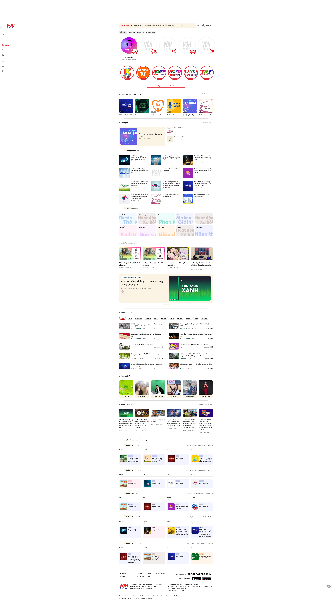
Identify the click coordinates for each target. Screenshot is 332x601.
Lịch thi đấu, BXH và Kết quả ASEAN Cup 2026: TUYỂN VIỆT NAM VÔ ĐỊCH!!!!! (155, 26)
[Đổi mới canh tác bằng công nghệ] (156, 173)
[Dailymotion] (210, 574)
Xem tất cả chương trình (205, 94)
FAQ (149, 576)
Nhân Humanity (156, 115)
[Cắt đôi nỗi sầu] (170, 130)
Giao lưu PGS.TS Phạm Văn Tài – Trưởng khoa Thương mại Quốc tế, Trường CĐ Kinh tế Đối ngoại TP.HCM (205, 424)
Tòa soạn (139, 573)
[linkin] (199, 574)
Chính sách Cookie (178, 595)
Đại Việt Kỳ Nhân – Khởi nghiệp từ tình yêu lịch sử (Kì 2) (201, 265)
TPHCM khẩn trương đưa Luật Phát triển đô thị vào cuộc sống (202, 183)
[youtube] (191, 574)
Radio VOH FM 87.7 (133, 493)
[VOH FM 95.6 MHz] (148, 45)
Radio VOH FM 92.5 (133, 543)
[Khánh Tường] (158, 387)
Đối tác (123, 576)
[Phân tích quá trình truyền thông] (188, 199)
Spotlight (132, 32)
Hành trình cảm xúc (205, 115)
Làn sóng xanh (140, 115)
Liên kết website (160, 573)
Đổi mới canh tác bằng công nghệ (142, 344)
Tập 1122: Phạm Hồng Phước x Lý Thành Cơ (194, 344)
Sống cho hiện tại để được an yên (170, 195)
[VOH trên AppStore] (196, 579)
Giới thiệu (121, 595)
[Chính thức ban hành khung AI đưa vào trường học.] (188, 160)
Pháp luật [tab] (148, 318)
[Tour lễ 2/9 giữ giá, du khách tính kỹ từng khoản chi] (124, 173)
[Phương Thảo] (206, 387)
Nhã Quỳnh (142, 396)
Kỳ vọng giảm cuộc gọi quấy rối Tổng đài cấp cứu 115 (171, 158)
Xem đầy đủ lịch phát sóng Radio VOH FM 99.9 (199, 445)
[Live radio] (10, 45)
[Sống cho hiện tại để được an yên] (156, 199)
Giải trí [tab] (156, 318)
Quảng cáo (124, 573)
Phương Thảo (205, 396)
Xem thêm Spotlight (206, 122)
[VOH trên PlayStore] (206, 579)
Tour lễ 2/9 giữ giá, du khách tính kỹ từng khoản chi (139, 171)
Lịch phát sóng (150, 32)
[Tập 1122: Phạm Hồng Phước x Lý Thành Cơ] (174, 346)
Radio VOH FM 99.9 (133, 445)
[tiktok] (194, 574)
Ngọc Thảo (190, 396)
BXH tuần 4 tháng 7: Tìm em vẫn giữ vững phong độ (143, 283)
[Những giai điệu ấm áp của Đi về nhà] (128, 136)
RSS (149, 573)
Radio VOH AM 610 (133, 517)
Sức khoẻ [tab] (180, 318)
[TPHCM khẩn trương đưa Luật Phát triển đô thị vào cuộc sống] (188, 186)
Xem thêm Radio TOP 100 (205, 404)
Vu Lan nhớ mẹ (181, 137)
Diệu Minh (174, 396)
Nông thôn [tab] (204, 318)
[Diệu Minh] (174, 387)
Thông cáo (140, 576)
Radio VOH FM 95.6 (133, 470)
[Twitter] (207, 574)
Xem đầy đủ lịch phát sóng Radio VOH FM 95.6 (199, 470)
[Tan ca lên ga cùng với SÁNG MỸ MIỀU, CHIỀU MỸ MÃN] (188, 173)
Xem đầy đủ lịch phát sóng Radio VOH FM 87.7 (199, 493)
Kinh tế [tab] (172, 318)
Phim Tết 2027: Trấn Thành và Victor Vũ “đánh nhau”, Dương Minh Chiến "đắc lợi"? (142, 423)
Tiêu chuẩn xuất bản (168, 595)
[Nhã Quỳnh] (142, 387)
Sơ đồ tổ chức (128, 595)
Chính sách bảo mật (157, 595)
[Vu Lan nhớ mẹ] (170, 139)
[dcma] (204, 574)
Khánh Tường (158, 396)
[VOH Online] (123, 586)
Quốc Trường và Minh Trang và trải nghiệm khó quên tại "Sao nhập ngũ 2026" (174, 422)
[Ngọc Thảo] (190, 387)
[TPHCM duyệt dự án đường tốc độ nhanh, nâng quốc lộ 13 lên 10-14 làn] (124, 160)
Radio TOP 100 (126, 404)
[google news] (202, 574)
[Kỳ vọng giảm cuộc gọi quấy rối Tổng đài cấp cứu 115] (156, 160)
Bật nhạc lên (129, 57)
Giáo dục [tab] (188, 318)
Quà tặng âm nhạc (189, 115)
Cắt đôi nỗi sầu (181, 128)
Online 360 (170, 115)
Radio (124, 32)
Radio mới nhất (126, 312)
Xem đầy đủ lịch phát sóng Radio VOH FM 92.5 (199, 543)
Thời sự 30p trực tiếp (126, 115)
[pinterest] (197, 574)
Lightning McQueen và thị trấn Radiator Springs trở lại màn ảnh (139, 196)
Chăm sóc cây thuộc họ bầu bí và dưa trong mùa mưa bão (139, 183)
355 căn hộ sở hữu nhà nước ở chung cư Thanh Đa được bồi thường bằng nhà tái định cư (171, 184)
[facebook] (189, 574)
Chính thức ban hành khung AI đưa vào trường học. (202, 158)
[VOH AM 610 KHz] (187, 45)
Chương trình (140, 32)
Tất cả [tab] (122, 318)
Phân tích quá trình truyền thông (201, 195)
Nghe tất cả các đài (165, 86)
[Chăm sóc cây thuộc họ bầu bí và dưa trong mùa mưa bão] (124, 186)
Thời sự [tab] (130, 318)
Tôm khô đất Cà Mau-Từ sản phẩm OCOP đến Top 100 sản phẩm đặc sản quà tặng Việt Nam (189, 423)
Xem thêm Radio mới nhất (205, 312)
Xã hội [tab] (196, 318)
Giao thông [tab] (138, 318)
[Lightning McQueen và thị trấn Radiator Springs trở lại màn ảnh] (124, 199)
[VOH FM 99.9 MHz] (129, 45)
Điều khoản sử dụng (146, 595)
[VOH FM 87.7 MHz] (167, 45)
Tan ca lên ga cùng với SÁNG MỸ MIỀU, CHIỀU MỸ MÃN (203, 171)
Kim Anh (126, 396)
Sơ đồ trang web (137, 595)
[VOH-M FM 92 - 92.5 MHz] (206, 45)
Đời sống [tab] (163, 318)
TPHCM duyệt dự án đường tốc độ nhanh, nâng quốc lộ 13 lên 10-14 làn (139, 158)
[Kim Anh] (126, 387)
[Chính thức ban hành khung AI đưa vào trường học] (124, 336)
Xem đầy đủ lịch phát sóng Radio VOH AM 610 (199, 517)
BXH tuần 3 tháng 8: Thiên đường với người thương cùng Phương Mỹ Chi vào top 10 (126, 423)
